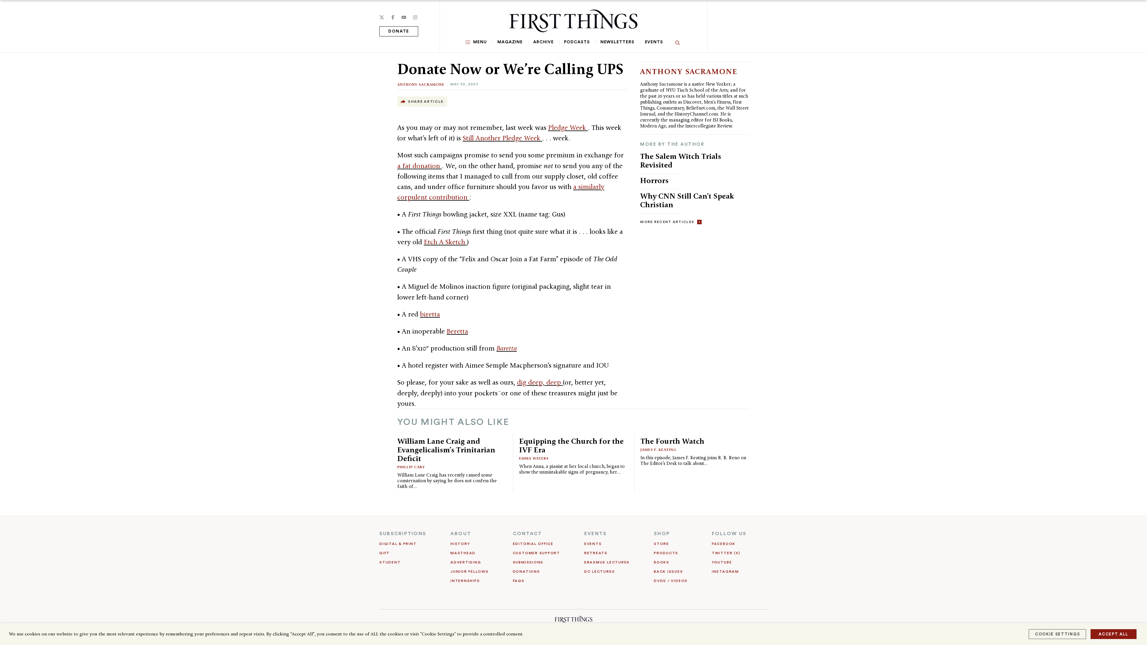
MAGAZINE (510, 42)
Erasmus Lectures (607, 562)
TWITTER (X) (726, 553)
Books (661, 562)
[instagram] (415, 17)
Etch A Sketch (445, 242)
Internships (465, 581)
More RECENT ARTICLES (667, 222)
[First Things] (573, 21)
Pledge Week (568, 127)
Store (661, 544)
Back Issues (668, 571)
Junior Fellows (469, 571)
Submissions (528, 562)
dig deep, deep (540, 382)
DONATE (398, 31)
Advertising (465, 562)
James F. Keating (658, 449)
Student (390, 562)
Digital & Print (398, 544)
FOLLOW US (729, 533)
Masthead (463, 553)
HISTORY (460, 544)
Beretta (457, 331)
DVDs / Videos (671, 581)
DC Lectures (599, 571)
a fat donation (419, 166)
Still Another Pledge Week (502, 138)
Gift (384, 553)
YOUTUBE (722, 562)
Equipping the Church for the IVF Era (571, 445)
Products (666, 553)
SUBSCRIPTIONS (402, 533)
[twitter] (381, 17)
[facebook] (393, 17)
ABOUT (460, 533)
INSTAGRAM (725, 571)
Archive (543, 42)
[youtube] (403, 17)
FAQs (519, 581)
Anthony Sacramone (420, 84)
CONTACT (527, 533)
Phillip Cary (411, 467)
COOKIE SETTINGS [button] (1057, 634)
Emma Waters (534, 458)
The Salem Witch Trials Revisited (680, 160)
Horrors (654, 180)
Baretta (506, 348)
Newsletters (617, 42)
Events (654, 42)
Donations (526, 571)
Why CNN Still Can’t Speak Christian (687, 200)
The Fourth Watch (672, 441)
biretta (430, 314)
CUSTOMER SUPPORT (536, 553)
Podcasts (577, 42)
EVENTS (595, 533)
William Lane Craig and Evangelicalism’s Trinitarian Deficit (446, 449)
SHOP (662, 533)
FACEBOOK (723, 544)
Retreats (596, 553)
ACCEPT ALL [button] (1113, 634)
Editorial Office (533, 544)
